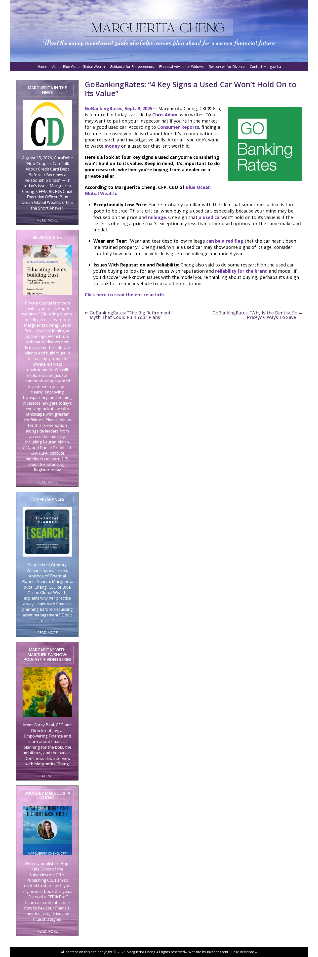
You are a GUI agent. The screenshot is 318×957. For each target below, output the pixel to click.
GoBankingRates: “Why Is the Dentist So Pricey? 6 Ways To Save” (254, 314)
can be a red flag (224, 241)
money (112, 146)
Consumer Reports (178, 127)
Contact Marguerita (265, 66)
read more (47, 220)
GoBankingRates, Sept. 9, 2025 (118, 108)
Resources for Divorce (227, 66)
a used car (210, 217)
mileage (157, 217)
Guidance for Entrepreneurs (132, 66)
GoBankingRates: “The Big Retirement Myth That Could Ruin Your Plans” (130, 314)
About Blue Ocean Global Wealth (78, 66)
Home (42, 66)
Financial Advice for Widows (181, 66)
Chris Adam (164, 115)
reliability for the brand (241, 271)
